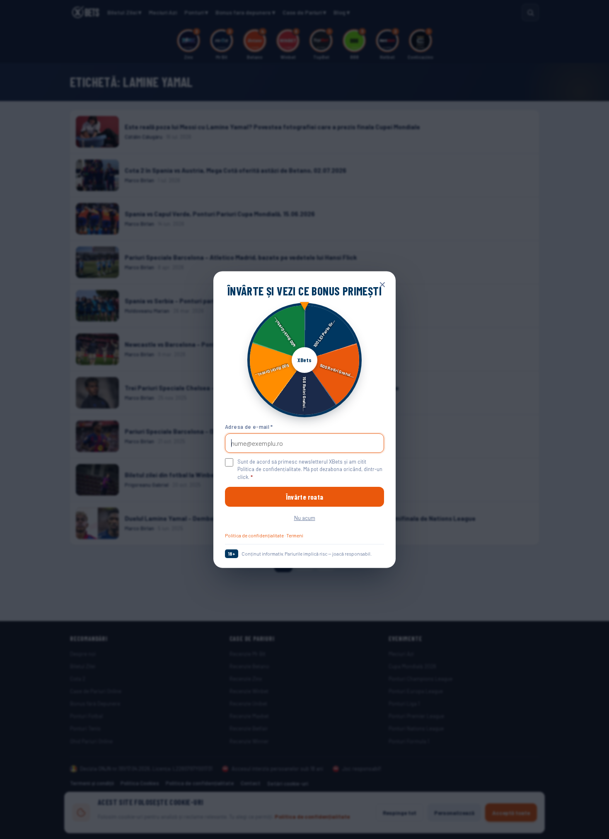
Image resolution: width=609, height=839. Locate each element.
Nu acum (304, 517)
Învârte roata (304, 497)
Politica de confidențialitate (254, 535)
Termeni (294, 535)
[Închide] (382, 284)
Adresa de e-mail (249, 426)
